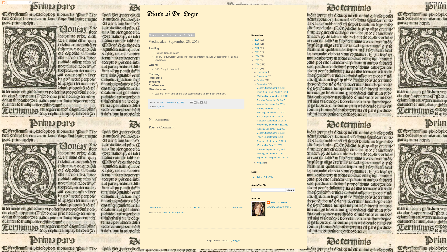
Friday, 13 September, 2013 (270, 137)
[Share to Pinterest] (205, 102)
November (262, 76)
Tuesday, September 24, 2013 (271, 100)
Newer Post (155, 207)
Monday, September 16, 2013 (271, 133)
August (260, 163)
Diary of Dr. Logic (172, 14)
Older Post (238, 207)
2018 (257, 48)
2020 (257, 40)
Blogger (236, 240)
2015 (257, 60)
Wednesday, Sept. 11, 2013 (270, 145)
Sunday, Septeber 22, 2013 (270, 108)
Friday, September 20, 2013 (270, 116)
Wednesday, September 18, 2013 (272, 125)
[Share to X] (198, 102)
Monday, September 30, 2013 (271, 88)
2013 (257, 68)
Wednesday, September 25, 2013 (272, 96)
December (262, 72)
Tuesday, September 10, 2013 (271, 149)
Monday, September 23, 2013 (271, 104)
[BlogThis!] (195, 102)
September (262, 84)
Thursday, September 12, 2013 (271, 141)
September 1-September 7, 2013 (272, 157)
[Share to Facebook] (201, 102)
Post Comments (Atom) (173, 212)
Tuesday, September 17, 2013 (271, 129)
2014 (257, 64)
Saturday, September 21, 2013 (271, 112)
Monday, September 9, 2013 (270, 153)
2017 (257, 52)
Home (197, 207)
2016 (257, 56)
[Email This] (191, 102)
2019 (257, 44)
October (261, 80)
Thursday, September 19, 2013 (271, 121)
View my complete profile (279, 207)
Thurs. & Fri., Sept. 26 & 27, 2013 (272, 92)
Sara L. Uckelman (279, 202)
